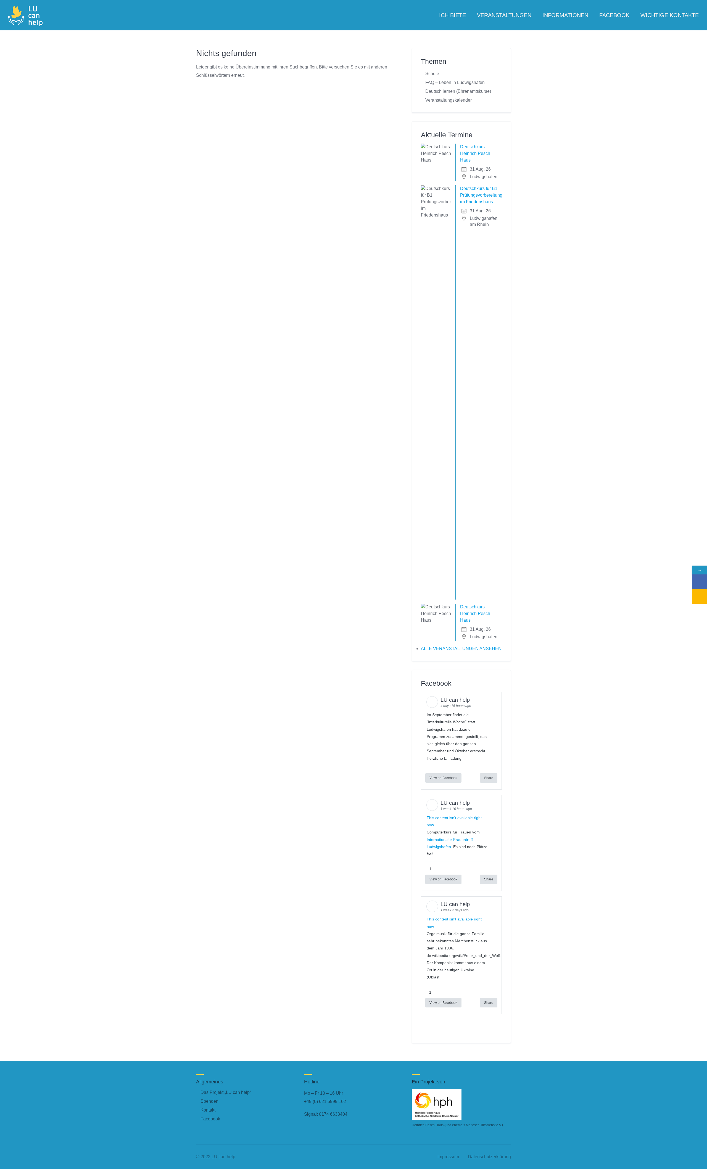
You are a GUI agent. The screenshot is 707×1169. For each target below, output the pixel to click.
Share (488, 778)
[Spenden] (699, 596)
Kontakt (208, 1110)
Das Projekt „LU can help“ (226, 1092)
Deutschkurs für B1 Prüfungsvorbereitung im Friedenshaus (481, 195)
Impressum (448, 1156)
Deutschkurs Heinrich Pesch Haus (475, 153)
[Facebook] (699, 581)
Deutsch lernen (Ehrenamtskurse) (458, 91)
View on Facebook (443, 778)
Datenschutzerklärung (489, 1156)
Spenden (209, 1101)
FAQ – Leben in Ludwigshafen (455, 82)
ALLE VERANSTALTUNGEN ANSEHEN (461, 648)
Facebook (210, 1119)
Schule (432, 73)
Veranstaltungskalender (448, 100)
